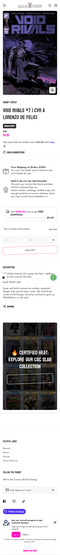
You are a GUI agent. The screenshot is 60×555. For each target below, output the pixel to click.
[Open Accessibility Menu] (53, 277)
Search (6, 452)
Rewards (6, 448)
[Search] (50, 5)
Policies (6, 456)
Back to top (30, 550)
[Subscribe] (53, 490)
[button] (28, 306)
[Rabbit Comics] (30, 5)
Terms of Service (10, 460)
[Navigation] (4, 5)
